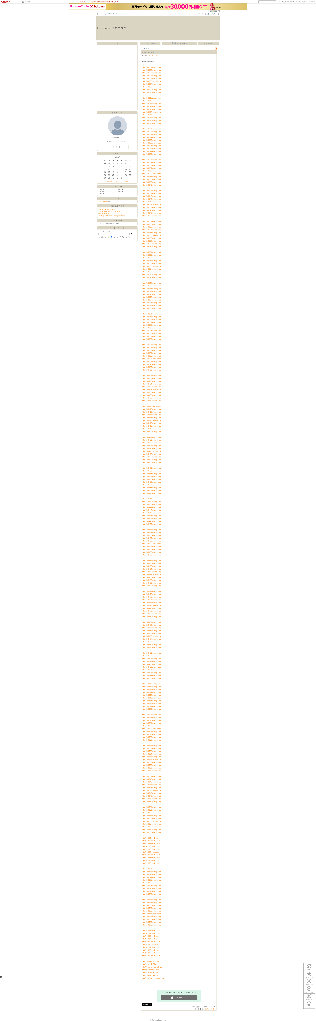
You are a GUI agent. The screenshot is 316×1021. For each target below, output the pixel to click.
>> (286, 2)
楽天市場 (312, 2)
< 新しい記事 (150, 43)
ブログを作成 (302, 2)
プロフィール (112, 14)
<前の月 (109, 181)
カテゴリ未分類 (103, 201)
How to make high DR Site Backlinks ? (111, 211)
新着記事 (309, 1000)
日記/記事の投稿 (117, 206)
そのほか (27, 2)
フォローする (309, 977)
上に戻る (309, 1007)
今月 (117, 181)
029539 (213, 11)
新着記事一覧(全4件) (179, 43)
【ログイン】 (215, 14)
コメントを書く (210, 1009)
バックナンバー (117, 186)
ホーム (99, 14)
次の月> (125, 181)
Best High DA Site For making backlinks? (111, 216)
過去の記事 (309, 984)
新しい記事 (309, 992)
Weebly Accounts (103, 214)
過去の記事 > (208, 43)
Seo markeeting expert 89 (106, 209)
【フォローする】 (203, 14)
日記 (104, 14)
